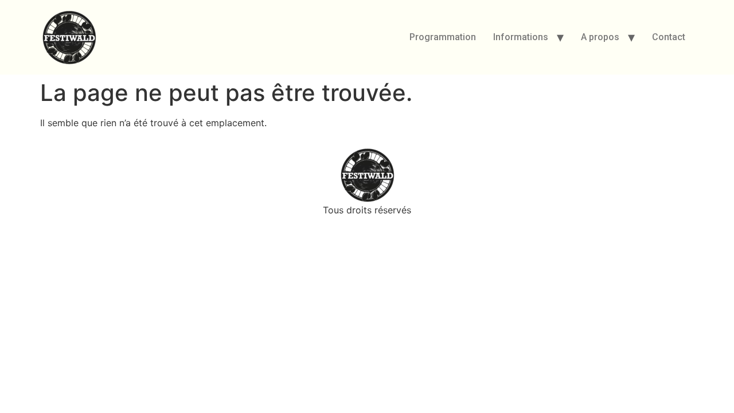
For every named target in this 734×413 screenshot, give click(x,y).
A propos (600, 37)
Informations (520, 37)
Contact (668, 37)
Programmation (442, 37)
